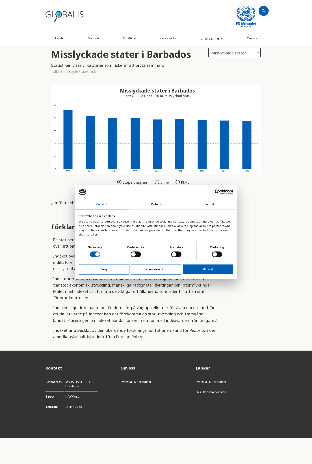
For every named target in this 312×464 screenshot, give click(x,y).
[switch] (136, 254)
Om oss (252, 38)
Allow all (207, 269)
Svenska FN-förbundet (136, 382)
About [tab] (210, 204)
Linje (165, 182)
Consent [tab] (102, 204)
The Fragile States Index (79, 71)
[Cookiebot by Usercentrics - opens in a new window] (217, 192)
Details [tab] (156, 204)
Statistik (93, 38)
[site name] (64, 16)
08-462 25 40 (73, 407)
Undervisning (209, 38)
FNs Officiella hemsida (211, 392)
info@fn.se (72, 397)
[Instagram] (263, 388)
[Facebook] (263, 368)
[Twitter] (263, 378)
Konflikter (129, 38)
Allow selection (156, 269)
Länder (60, 38)
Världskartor (168, 38)
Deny (104, 269)
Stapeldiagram (136, 182)
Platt (185, 182)
